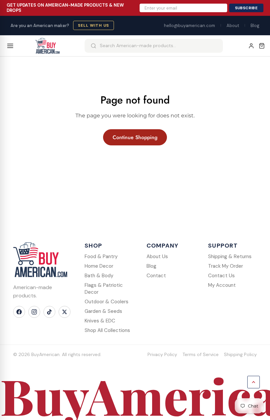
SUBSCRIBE (246, 8)
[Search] (93, 46)
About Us (157, 256)
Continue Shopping (135, 137)
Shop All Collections (107, 330)
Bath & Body (99, 275)
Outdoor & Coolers (106, 301)
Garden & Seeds (103, 311)
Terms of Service (200, 354)
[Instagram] (34, 312)
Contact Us (221, 275)
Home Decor (99, 266)
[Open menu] (10, 46)
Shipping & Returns (230, 256)
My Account (222, 285)
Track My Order (225, 266)
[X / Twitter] (64, 312)
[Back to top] (253, 382)
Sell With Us (93, 25)
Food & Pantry (101, 256)
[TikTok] (49, 312)
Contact (156, 275)
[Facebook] (19, 312)
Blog (255, 25)
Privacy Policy (162, 354)
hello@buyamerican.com (189, 25)
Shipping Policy (240, 354)
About (233, 25)
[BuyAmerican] (40, 259)
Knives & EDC (100, 320)
